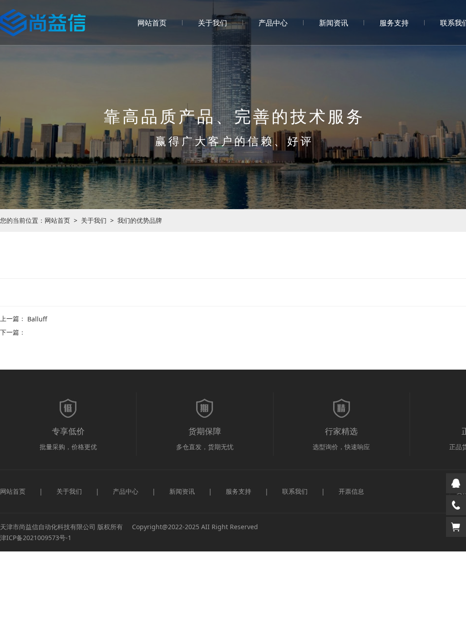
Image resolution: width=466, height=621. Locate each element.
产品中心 (273, 23)
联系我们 (295, 491)
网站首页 (152, 23)
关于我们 (212, 23)
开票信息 (351, 491)
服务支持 (394, 23)
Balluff (37, 319)
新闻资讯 (333, 23)
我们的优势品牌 (139, 220)
